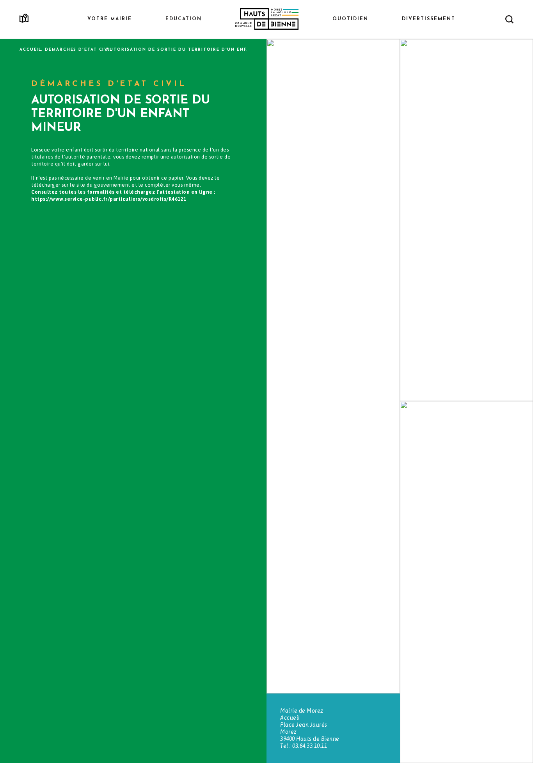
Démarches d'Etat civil (79, 50)
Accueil (31, 50)
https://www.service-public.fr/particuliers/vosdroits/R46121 (109, 199)
